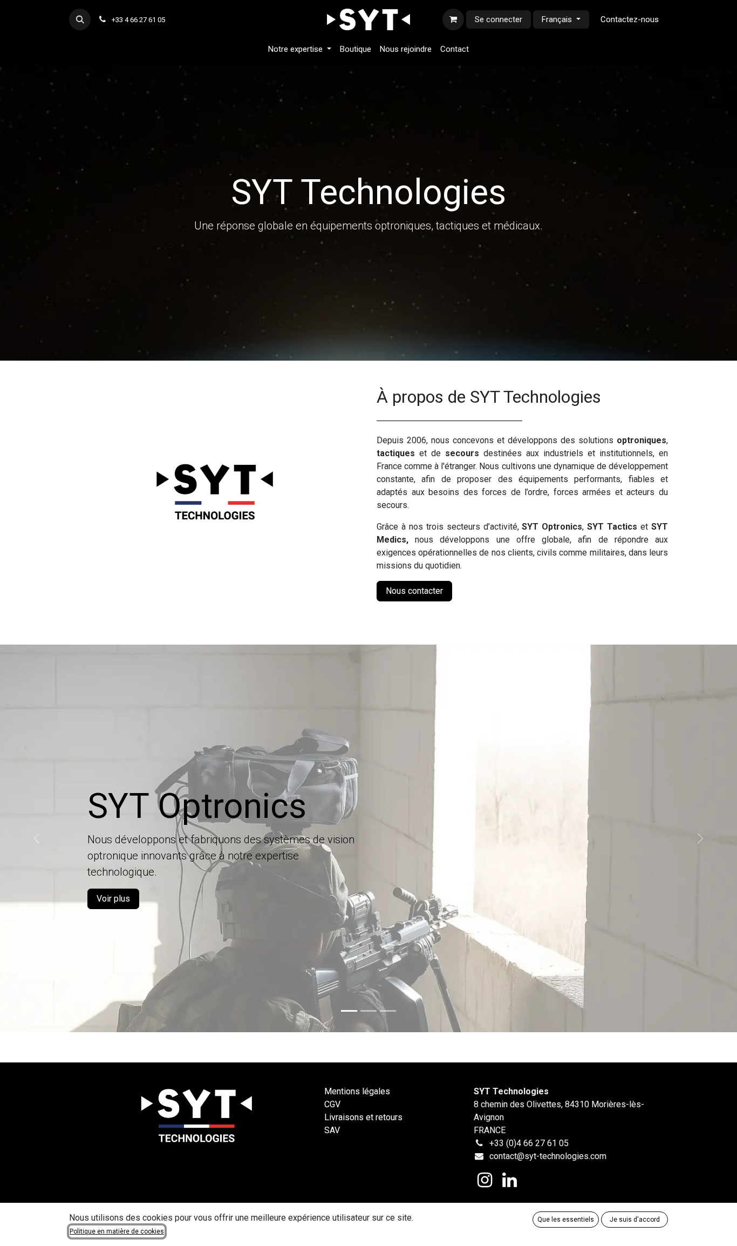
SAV (332, 1130)
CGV (332, 1104)
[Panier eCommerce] (453, 19)
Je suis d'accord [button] (635, 1219)
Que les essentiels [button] (565, 1219)
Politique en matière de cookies (117, 1231)
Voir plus (113, 898)
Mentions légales (357, 1091)
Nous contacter (414, 591)
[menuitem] (300, 49)
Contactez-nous (629, 19)
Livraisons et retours (363, 1117)
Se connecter (498, 19)
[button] (80, 19)
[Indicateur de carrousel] (349, 1011)
